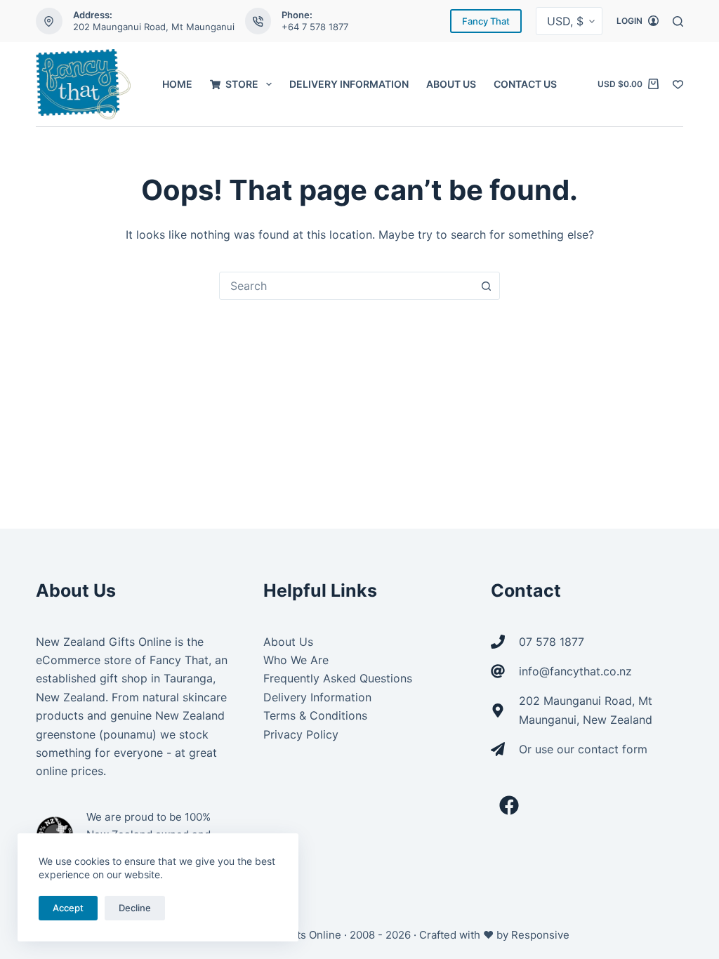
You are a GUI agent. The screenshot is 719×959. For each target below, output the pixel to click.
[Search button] (486, 285)
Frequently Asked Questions (337, 678)
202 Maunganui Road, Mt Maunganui (154, 26)
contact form (612, 749)
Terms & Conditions (315, 715)
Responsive (540, 934)
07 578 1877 (551, 642)
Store (241, 84)
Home (177, 84)
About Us (451, 84)
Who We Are (296, 660)
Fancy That (486, 21)
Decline (135, 907)
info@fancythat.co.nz (575, 671)
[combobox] (346, 286)
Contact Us (525, 84)
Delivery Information (349, 84)
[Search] (678, 21)
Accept (68, 907)
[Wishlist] (678, 84)
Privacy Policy (300, 734)
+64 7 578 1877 (315, 26)
